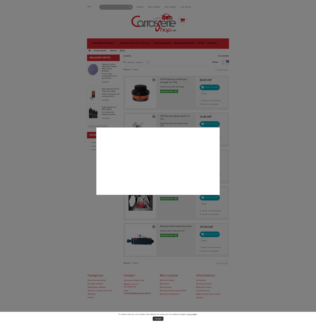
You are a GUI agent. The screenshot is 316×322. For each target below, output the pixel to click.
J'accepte (158, 318)
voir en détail (191, 314)
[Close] (219, 196)
